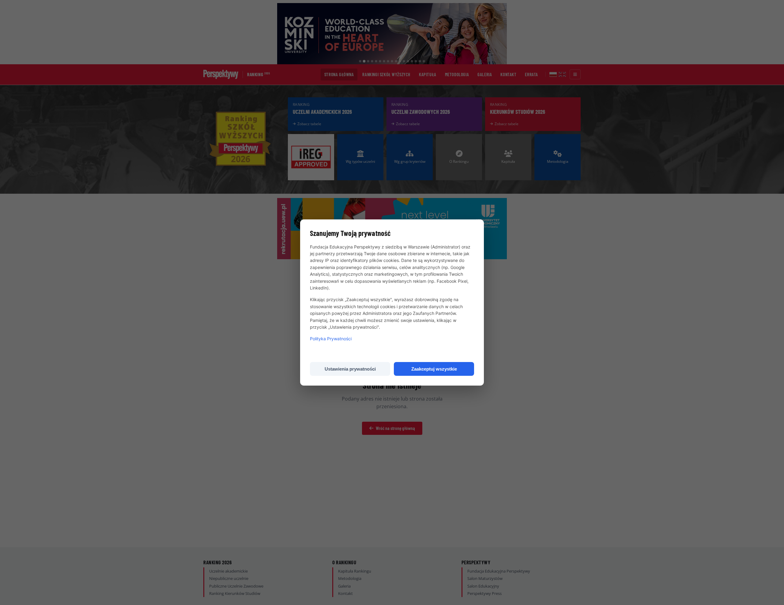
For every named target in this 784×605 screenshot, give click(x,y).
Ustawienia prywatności (350, 369)
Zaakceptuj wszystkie (434, 369)
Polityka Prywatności (331, 338)
